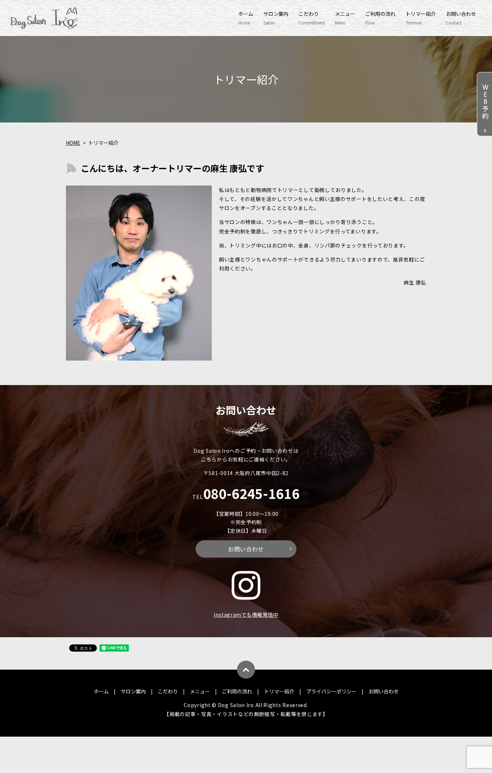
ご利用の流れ (380, 18)
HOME (73, 142)
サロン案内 (276, 18)
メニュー (345, 18)
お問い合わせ (461, 18)
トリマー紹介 (421, 18)
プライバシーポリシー (331, 691)
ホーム (245, 18)
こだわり (312, 18)
